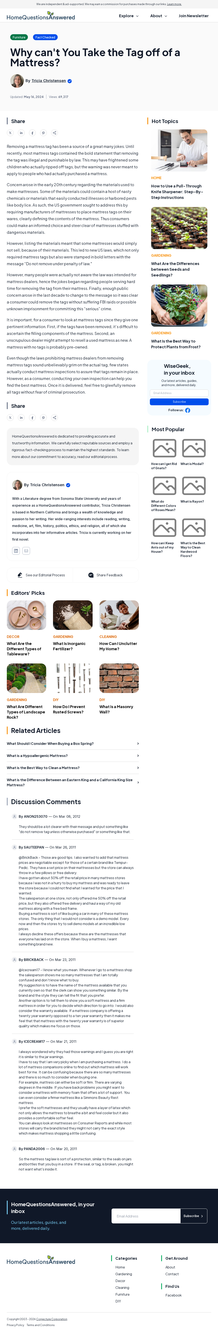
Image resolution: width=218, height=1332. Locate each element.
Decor (13, 636)
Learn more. (174, 4)
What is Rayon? (192, 501)
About (170, 1267)
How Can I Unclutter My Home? (118, 646)
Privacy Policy (15, 1325)
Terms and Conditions (41, 1325)
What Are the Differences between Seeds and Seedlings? (175, 269)
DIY (56, 699)
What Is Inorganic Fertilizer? (69, 646)
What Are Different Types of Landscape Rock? (26, 712)
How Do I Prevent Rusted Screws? (69, 709)
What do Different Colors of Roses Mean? (163, 505)
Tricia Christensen (49, 80)
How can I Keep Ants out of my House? (162, 547)
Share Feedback (109, 575)
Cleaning (108, 636)
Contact (172, 1274)
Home (156, 178)
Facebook (173, 1295)
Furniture (122, 1294)
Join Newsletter (194, 15)
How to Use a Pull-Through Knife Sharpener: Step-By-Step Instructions (177, 191)
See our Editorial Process (45, 575)
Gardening (63, 636)
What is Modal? (192, 464)
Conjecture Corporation (51, 1319)
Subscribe (179, 401)
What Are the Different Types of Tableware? (24, 648)
